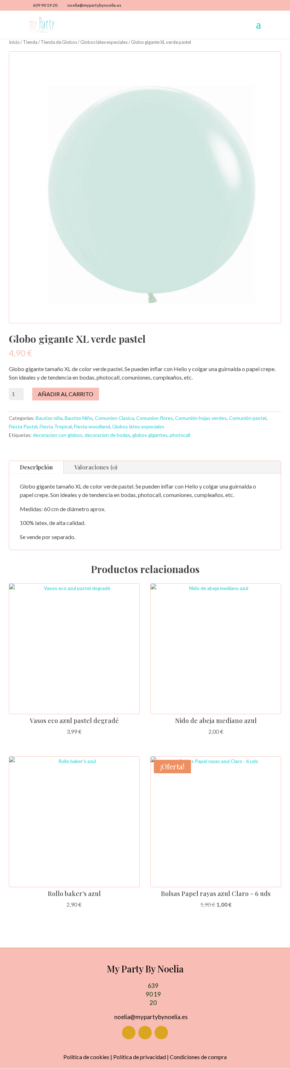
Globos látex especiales (104, 42)
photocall (180, 435)
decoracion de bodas (107, 435)
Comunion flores (154, 418)
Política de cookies (86, 1056)
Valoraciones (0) (95, 467)
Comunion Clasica (114, 418)
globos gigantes (150, 435)
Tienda (30, 42)
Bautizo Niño (79, 418)
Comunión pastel (247, 418)
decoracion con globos (57, 435)
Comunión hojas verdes (201, 418)
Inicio (14, 42)
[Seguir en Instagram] (145, 1032)
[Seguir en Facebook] (128, 1032)
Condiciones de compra (198, 1056)
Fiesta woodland (92, 426)
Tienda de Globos (59, 42)
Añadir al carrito (65, 394)
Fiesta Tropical (56, 426)
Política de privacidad (139, 1056)
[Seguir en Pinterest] (161, 1032)
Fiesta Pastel (23, 426)
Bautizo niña (49, 418)
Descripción (36, 467)
